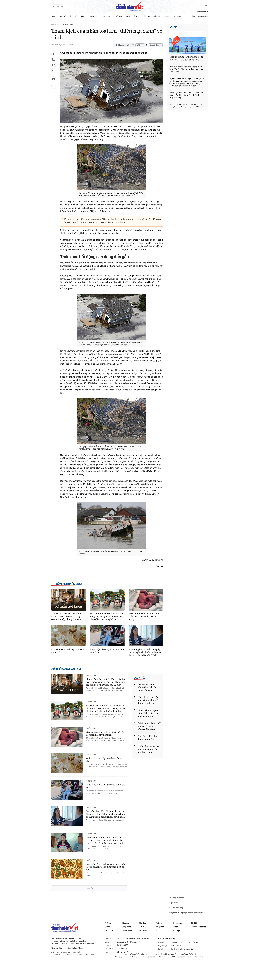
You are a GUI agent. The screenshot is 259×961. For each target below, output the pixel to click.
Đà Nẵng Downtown (176, 898)
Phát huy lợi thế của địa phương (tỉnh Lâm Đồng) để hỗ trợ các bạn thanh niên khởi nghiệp (187, 69)
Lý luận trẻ (73, 16)
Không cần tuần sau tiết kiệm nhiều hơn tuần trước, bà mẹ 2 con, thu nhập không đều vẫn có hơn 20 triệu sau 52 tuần (106, 682)
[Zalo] (53, 59)
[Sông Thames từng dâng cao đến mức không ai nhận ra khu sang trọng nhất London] (111, 525)
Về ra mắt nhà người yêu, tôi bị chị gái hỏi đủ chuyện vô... (148, 713)
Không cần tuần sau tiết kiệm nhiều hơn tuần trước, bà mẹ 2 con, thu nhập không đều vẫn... (67, 616)
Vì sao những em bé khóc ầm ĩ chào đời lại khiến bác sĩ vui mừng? (144, 616)
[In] (53, 79)
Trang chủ (55, 25)
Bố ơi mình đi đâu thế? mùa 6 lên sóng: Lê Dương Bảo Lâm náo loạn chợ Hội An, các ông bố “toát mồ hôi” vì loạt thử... (106, 708)
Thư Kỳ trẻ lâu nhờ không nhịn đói (147, 737)
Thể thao (118, 16)
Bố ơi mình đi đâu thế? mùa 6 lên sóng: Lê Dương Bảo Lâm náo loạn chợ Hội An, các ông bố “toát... (107, 616)
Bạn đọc (166, 16)
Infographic (160, 927)
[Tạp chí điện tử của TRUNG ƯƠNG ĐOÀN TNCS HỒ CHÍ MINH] (129, 6)
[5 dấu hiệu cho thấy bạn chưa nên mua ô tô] (107, 635)
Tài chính (146, 16)
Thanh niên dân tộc (198, 927)
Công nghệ (94, 16)
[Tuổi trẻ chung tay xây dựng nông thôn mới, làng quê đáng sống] (187, 42)
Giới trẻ (63, 16)
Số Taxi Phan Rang (176, 908)
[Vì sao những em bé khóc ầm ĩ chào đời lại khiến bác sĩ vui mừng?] (146, 600)
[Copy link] (53, 71)
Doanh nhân (107, 16)
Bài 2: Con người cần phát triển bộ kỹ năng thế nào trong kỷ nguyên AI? (185, 105)
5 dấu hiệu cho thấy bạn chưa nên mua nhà (68, 651)
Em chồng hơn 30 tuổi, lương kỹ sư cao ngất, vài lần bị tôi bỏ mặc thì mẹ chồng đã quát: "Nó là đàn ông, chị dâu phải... (105, 814)
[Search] (206, 6)
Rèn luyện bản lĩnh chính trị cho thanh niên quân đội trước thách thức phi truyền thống (186, 95)
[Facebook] (53, 53)
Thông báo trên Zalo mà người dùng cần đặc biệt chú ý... (148, 749)
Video (186, 16)
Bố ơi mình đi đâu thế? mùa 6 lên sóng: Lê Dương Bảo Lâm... (149, 726)
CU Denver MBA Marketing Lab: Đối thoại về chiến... (147, 687)
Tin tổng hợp (68, 25)
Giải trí (127, 16)
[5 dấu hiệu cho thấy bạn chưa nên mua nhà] (68, 635)
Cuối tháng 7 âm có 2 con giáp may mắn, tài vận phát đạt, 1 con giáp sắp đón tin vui (106, 867)
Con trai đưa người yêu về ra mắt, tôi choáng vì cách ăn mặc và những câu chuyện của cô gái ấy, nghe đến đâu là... (105, 840)
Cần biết (156, 16)
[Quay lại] (53, 86)
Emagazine (177, 16)
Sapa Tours (173, 903)
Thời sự (54, 16)
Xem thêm (89, 888)
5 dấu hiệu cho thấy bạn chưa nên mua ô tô (107, 651)
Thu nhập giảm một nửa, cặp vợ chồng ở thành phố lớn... (148, 700)
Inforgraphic (203, 16)
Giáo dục (83, 16)
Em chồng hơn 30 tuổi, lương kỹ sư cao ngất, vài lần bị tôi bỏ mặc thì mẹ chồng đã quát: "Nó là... (145, 652)
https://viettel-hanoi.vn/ (192, 913)
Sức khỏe (136, 16)
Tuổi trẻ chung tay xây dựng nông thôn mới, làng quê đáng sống (186, 58)
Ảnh (193, 16)
